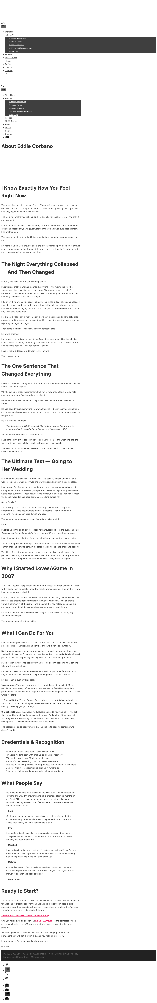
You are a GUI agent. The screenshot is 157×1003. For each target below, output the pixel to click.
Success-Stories (15, 42)
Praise (8, 64)
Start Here (10, 32)
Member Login (38, 957)
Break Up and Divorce (17, 38)
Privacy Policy (71, 954)
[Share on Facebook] (7, 965)
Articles (8, 35)
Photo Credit (23, 957)
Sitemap (59, 954)
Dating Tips (13, 51)
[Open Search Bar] (3, 23)
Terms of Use (9, 957)
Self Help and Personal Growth (21, 48)
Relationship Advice (16, 45)
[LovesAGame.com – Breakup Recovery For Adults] (17, 20)
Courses (8, 67)
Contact (8, 71)
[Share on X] (7, 975)
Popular (8, 54)
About (8, 61)
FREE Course (11, 58)
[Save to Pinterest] (7, 969)
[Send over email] (7, 979)
